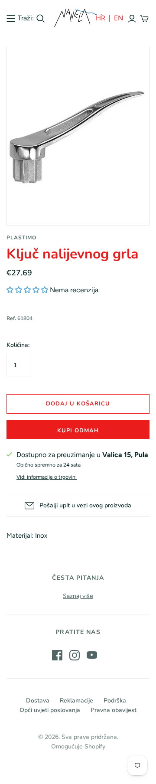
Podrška (115, 700)
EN (118, 18)
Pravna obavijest (113, 710)
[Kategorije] (10, 18)
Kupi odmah (78, 430)
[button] (27, 290)
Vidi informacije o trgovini (46, 477)
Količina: (17, 345)
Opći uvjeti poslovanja (50, 710)
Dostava (37, 700)
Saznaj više (78, 596)
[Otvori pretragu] (40, 18)
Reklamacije (76, 700)
